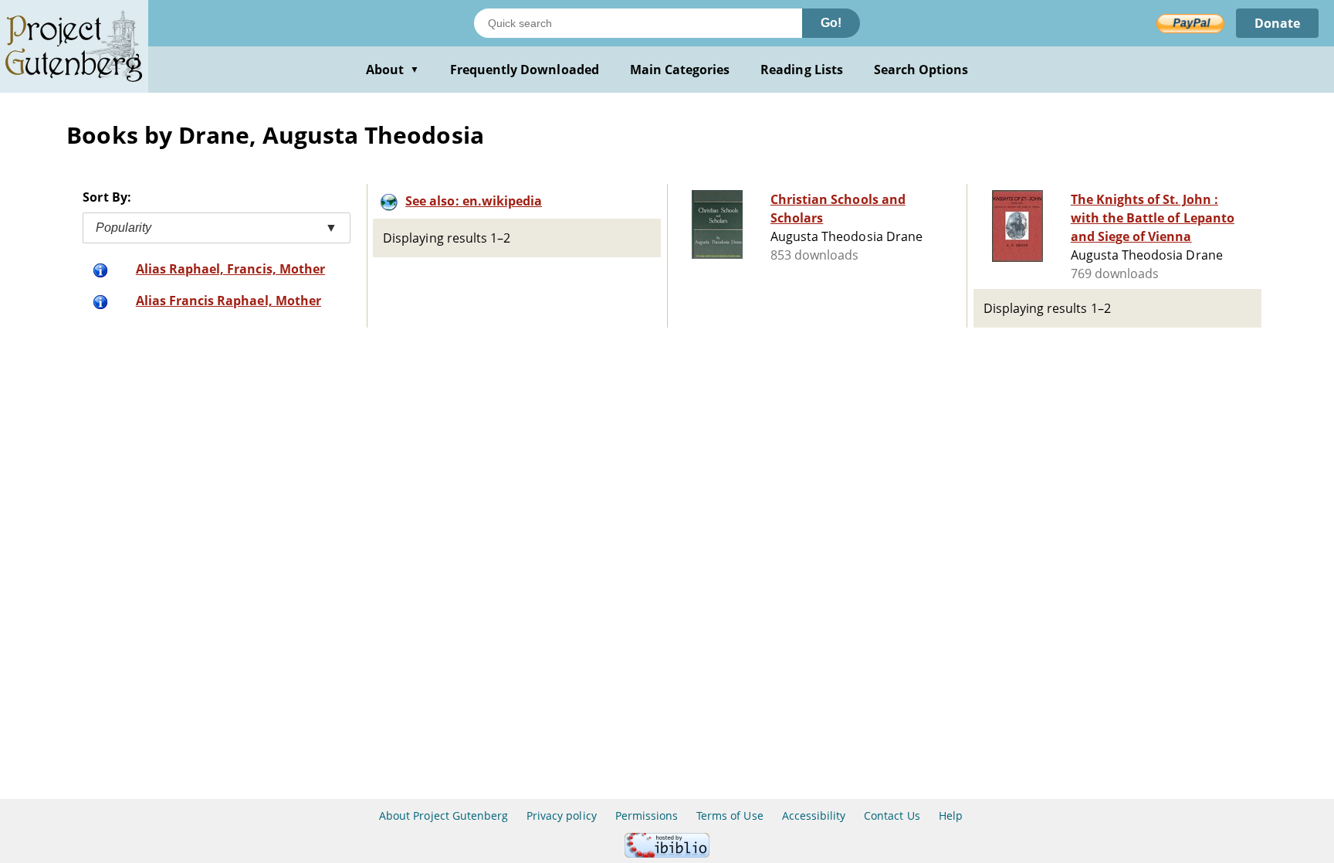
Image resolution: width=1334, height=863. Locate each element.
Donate (1277, 23)
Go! (831, 22)
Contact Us (891, 815)
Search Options (921, 69)
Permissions (646, 815)
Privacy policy (561, 815)
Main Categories (680, 69)
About (392, 69)
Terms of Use (729, 815)
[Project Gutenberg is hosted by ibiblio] (667, 853)
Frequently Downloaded (524, 69)
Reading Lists (801, 69)
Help (951, 815)
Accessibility (814, 815)
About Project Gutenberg (443, 815)
